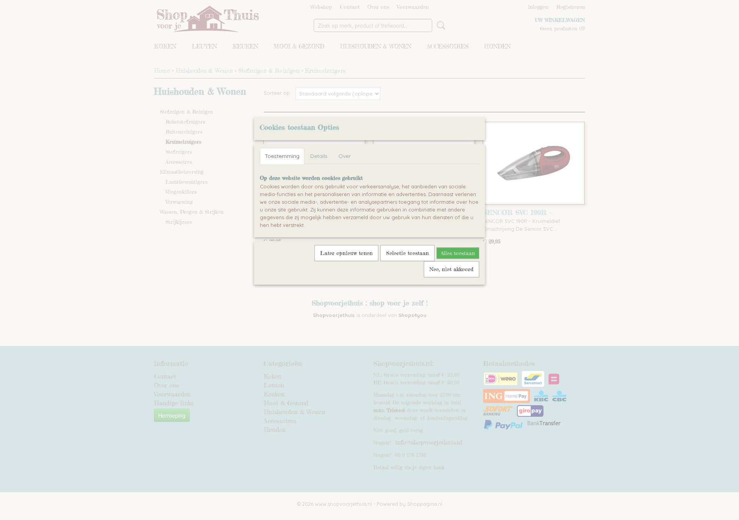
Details (319, 156)
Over (344, 156)
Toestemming (282, 156)
